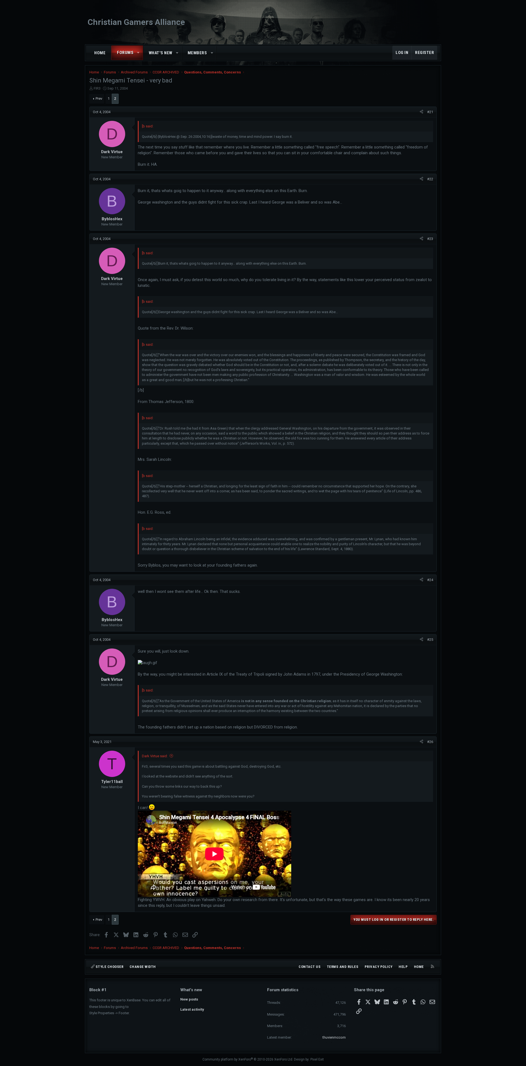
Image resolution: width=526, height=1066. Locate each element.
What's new (160, 52)
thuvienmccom (334, 1037)
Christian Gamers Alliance (136, 22)
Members (197, 52)
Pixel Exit (317, 1059)
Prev (99, 98)
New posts (189, 999)
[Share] (421, 112)
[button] (138, 53)
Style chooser (109, 967)
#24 (430, 580)
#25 (430, 640)
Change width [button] (143, 967)
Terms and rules (343, 967)
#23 (430, 239)
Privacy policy (379, 967)
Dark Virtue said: (155, 756)
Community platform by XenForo (247, 1059)
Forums (125, 52)
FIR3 (97, 88)
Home (99, 52)
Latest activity (192, 1009)
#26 (430, 742)
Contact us (310, 967)
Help (403, 967)
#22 (430, 179)
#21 (430, 112)
